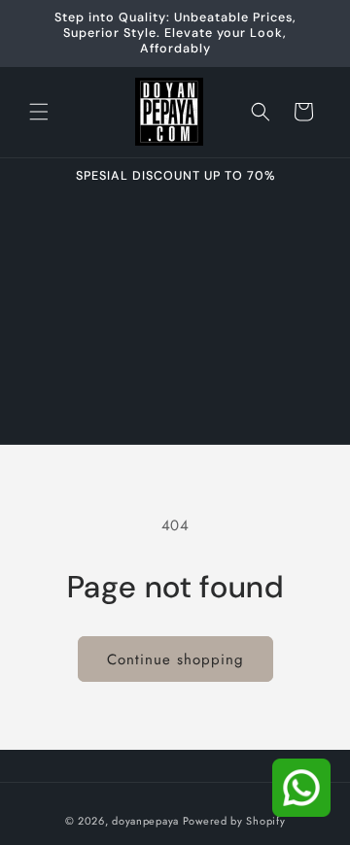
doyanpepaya (145, 820)
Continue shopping (175, 659)
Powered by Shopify (234, 820)
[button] (39, 111)
